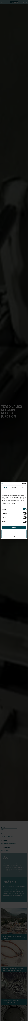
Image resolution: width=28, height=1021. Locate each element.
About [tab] (23, 487)
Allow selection (14, 531)
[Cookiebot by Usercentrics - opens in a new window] (21, 484)
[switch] (25, 513)
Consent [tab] (5, 487)
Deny (14, 536)
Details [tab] (14, 487)
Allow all (14, 527)
